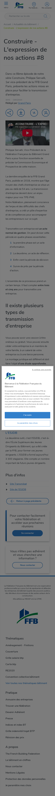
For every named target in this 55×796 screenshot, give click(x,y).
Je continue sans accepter (41, 369)
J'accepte (27, 415)
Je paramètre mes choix (27, 423)
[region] (27, 398)
